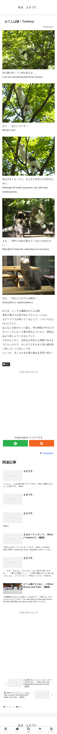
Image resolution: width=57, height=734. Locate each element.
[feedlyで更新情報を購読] (15, 443)
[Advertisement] (28, 402)
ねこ (7, 364)
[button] (51, 429)
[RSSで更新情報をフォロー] (41, 443)
